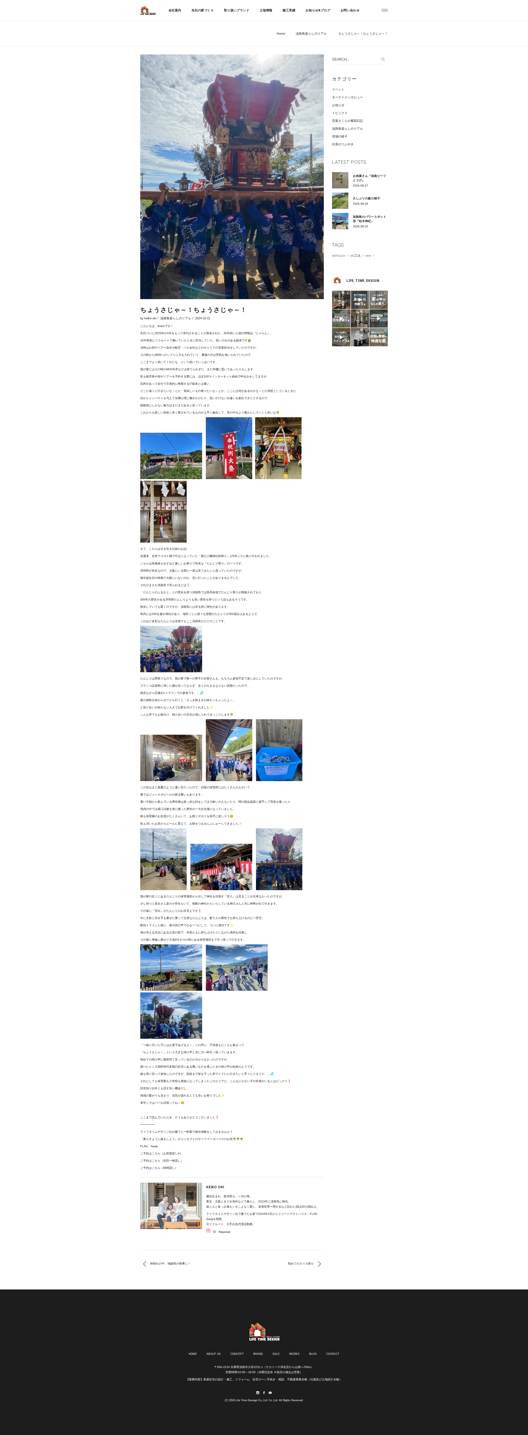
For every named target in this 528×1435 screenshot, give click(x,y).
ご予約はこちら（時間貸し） (159, 1167)
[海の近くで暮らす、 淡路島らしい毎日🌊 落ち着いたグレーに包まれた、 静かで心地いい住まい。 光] (360, 337)
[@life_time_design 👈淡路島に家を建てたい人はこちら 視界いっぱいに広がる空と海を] (378, 318)
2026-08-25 (360, 226)
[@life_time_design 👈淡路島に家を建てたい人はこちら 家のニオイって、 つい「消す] (378, 300)
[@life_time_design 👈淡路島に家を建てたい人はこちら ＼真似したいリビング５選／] (341, 337)
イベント (338, 89)
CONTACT (332, 1353)
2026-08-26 (360, 203)
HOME (193, 1353)
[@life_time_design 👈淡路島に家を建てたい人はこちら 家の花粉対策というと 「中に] (378, 337)
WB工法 (355, 255)
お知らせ (338, 105)
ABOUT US (213, 1353)
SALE (276, 1353)
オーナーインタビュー (347, 97)
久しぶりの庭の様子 (366, 198)
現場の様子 (340, 136)
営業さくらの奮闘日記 (347, 120)
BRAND (258, 1353)
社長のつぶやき (343, 144)
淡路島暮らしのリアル (311, 33)
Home (281, 33)
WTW (368, 255)
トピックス (340, 113)
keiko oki (150, 318)
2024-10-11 (202, 318)
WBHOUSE (338, 255)
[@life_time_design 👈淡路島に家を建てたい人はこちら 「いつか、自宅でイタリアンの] (341, 300)
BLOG (313, 1353)
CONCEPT (237, 1353)
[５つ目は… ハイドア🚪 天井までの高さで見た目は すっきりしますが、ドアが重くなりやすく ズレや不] (341, 318)
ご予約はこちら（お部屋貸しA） (161, 1153)
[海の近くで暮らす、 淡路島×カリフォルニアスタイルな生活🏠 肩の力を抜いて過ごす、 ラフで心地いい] (360, 318)
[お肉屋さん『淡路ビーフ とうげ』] (340, 180)
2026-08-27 (360, 185)
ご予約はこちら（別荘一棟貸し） (162, 1160)
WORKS (294, 1353)
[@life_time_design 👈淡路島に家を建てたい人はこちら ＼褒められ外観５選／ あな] (360, 300)
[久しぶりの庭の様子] (340, 201)
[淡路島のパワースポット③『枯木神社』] (340, 221)
